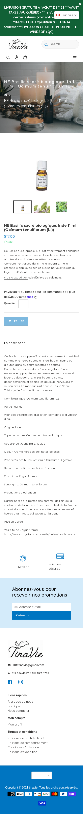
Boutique (14, 706)
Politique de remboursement (28, 743)
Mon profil (15, 724)
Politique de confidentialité (26, 738)
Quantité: (9, 303)
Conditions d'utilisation (23, 747)
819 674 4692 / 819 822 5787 (30, 673)
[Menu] (75, 57)
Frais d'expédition (16, 277)
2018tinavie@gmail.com (28, 665)
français (40, 775)
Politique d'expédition (22, 752)
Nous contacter (18, 711)
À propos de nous (20, 701)
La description (15, 343)
